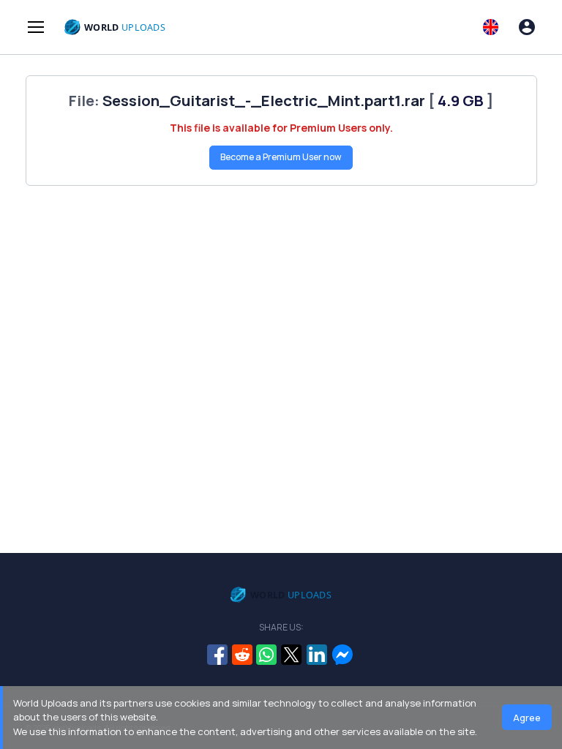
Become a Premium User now (281, 157)
